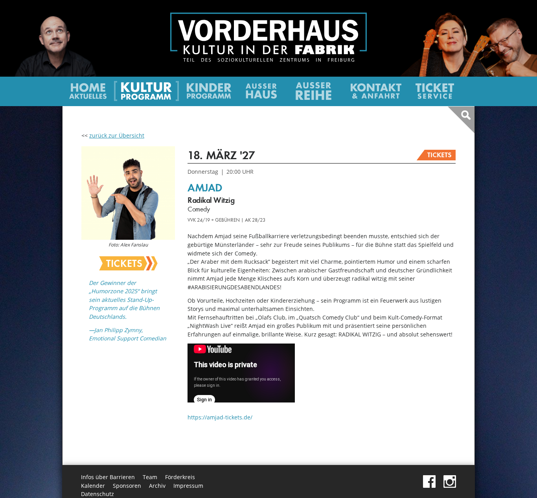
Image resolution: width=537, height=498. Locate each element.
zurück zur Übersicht (116, 135)
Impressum (188, 485)
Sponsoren (127, 485)
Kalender (93, 485)
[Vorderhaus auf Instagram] (449, 485)
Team (150, 477)
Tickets (439, 155)
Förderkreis (180, 477)
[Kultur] (146, 97)
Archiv (157, 485)
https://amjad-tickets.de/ (220, 417)
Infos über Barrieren (108, 477)
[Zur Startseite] (268, 59)
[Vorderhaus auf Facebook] (429, 485)
